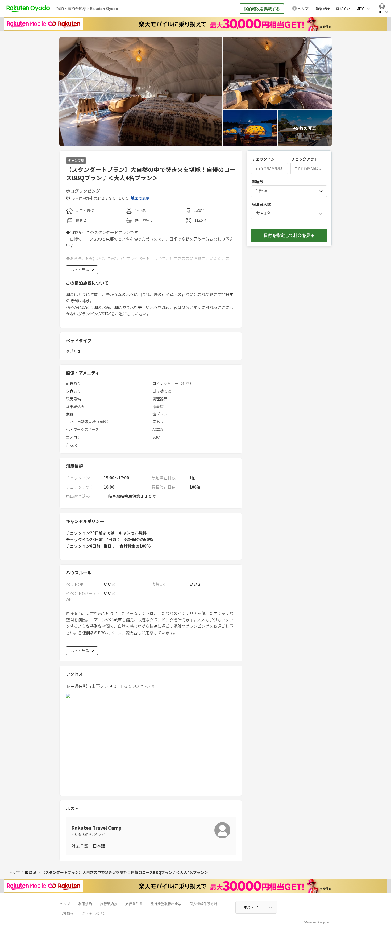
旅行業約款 (108, 904)
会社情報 (67, 913)
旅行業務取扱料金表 (166, 904)
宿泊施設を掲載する (262, 8)
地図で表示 (140, 198)
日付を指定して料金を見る (289, 235)
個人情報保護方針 (203, 904)
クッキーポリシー (95, 913)
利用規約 (85, 904)
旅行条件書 (134, 904)
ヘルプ (65, 904)
